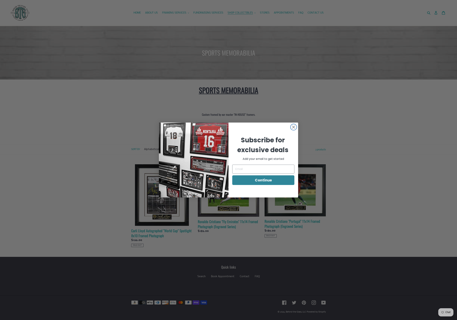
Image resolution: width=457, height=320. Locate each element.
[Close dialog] (293, 127)
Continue (263, 180)
